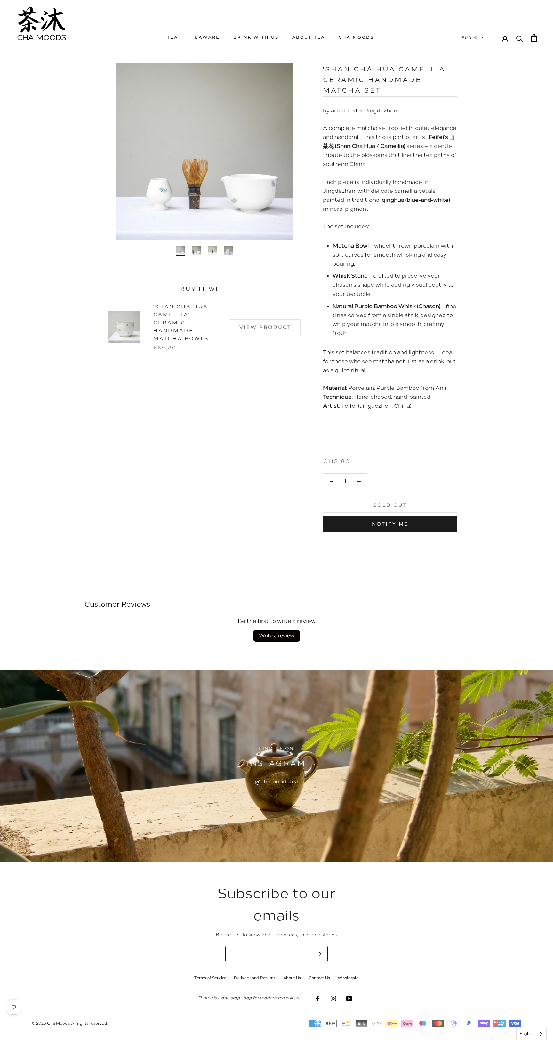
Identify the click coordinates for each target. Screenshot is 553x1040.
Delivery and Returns (254, 978)
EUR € (469, 37)
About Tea (308, 37)
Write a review (276, 635)
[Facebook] (317, 998)
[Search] (519, 38)
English (526, 1033)
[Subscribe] (319, 954)
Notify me (390, 524)
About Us (292, 978)
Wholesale (348, 978)
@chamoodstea (276, 781)
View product (265, 327)
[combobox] (531, 1034)
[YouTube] (349, 998)
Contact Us (319, 978)
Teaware (206, 37)
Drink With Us (256, 37)
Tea (172, 37)
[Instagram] (333, 998)
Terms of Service (210, 978)
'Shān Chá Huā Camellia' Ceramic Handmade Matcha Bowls (181, 322)
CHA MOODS (356, 37)
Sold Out (390, 505)
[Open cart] (534, 38)
